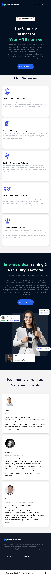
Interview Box (8, 561)
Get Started (24, 66)
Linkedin (27, 561)
